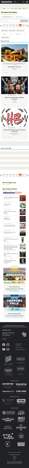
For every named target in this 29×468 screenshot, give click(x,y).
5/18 (10, 25)
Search (24, 20)
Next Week (13, 30)
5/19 (14, 25)
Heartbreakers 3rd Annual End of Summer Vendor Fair (14, 130)
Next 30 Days (21, 30)
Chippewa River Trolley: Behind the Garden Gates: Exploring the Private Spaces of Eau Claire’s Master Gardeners (11, 247)
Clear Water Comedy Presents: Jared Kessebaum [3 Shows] (10, 261)
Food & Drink (6, 72)
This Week (5, 30)
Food (12, 8)
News (4, 8)
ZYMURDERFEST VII (6, 218)
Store (14, 459)
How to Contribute (19, 347)
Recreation (5, 104)
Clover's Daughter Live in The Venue (9, 232)
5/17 (7, 25)
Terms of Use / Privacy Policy (12, 461)
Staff (9, 452)
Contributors (14, 452)
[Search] (23, 2)
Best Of (24, 8)
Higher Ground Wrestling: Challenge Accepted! (14, 98)
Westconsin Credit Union (15, 289)
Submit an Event (7, 16)
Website (14, 457)
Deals (16, 8)
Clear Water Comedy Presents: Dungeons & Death (11, 239)
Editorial (14, 456)
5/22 (24, 25)
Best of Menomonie (14, 286)
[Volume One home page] (7, 2)
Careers (19, 452)
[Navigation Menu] (27, 2)
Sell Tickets (20, 16)
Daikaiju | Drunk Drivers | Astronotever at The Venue (11, 254)
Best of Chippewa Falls (14, 313)
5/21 (20, 25)
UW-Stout (17, 290)
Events (8, 8)
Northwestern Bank (19, 316)
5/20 (17, 25)
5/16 (4, 25)
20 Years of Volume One (20, 349)
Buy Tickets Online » (14, 266)
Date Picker (5, 37)
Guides (19, 8)
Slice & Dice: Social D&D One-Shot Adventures (11, 197)
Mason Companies (10, 316)
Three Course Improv (7, 204)
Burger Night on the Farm (14, 66)
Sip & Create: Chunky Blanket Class (9, 225)
